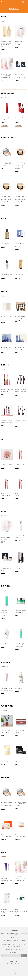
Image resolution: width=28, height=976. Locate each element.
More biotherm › (5, 590)
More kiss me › (4, 369)
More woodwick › (5, 710)
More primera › (5, 666)
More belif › (4, 223)
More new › (4, 21)
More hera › (4, 515)
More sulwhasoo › (5, 781)
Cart (25, 2)
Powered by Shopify (19, 970)
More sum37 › (4, 296)
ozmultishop (9, 970)
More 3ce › (4, 444)
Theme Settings (23, 933)
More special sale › (5, 97)
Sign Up (24, 955)
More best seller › (5, 141)
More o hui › (4, 856)
